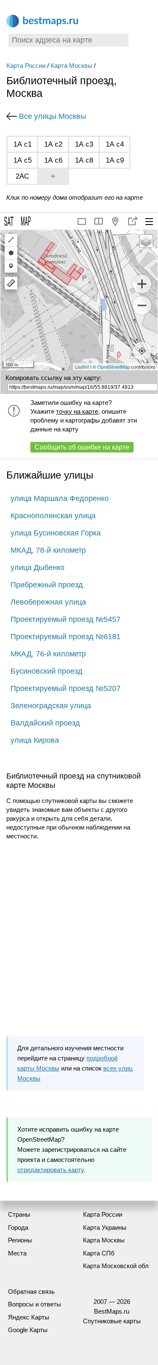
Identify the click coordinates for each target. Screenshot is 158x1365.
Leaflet (82, 366)
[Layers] (146, 241)
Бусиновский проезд (47, 671)
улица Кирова (35, 740)
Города (18, 1227)
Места (17, 1253)
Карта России (26, 65)
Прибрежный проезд (47, 585)
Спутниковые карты (112, 1321)
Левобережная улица (48, 602)
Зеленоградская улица (51, 705)
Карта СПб (99, 1253)
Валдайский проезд (45, 723)
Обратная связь (31, 1291)
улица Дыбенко (37, 567)
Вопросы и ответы (34, 1304)
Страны (19, 1214)
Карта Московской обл (116, 1265)
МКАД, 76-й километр (48, 654)
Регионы (20, 1240)
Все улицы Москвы (52, 116)
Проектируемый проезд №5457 (66, 619)
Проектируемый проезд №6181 (66, 636)
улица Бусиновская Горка (56, 533)
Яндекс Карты (28, 1317)
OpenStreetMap (113, 366)
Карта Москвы (71, 65)
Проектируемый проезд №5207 (66, 688)
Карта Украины (104, 1227)
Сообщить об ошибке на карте (82, 447)
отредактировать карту (50, 1169)
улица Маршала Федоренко (60, 498)
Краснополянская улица (53, 515)
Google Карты (28, 1329)
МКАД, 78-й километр (48, 550)
